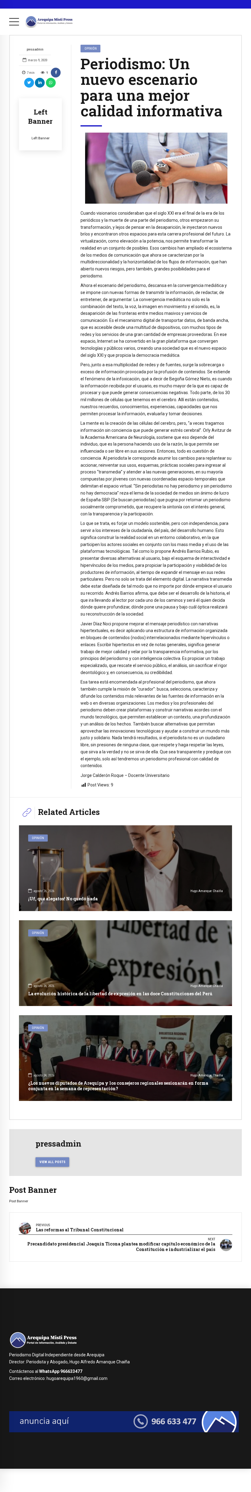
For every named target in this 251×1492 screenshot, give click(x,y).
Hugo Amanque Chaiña (206, 891)
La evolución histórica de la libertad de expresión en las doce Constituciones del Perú (120, 994)
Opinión (90, 48)
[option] (156, 168)
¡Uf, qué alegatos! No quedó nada (63, 899)
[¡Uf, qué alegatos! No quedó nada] (125, 868)
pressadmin (35, 49)
